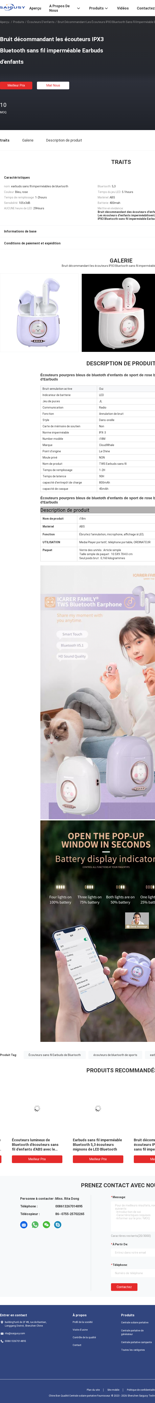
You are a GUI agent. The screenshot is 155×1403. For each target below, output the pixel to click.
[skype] (57, 1224)
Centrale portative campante (136, 1342)
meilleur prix (16, 85)
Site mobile (113, 1389)
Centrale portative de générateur (132, 1332)
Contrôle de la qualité (84, 1337)
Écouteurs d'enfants (40, 22)
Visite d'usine (80, 1329)
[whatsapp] (35, 1224)
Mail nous (53, 85)
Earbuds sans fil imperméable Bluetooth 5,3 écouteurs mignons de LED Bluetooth (90, 1144)
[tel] (69, 1224)
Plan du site (93, 1389)
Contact (77, 1345)
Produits (18, 22)
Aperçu (4, 22)
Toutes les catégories (133, 1350)
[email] (23, 1224)
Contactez (124, 1287)
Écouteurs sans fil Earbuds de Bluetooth (55, 1055)
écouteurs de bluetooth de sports (115, 1055)
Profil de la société (82, 1322)
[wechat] (46, 1224)
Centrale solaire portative (134, 1322)
